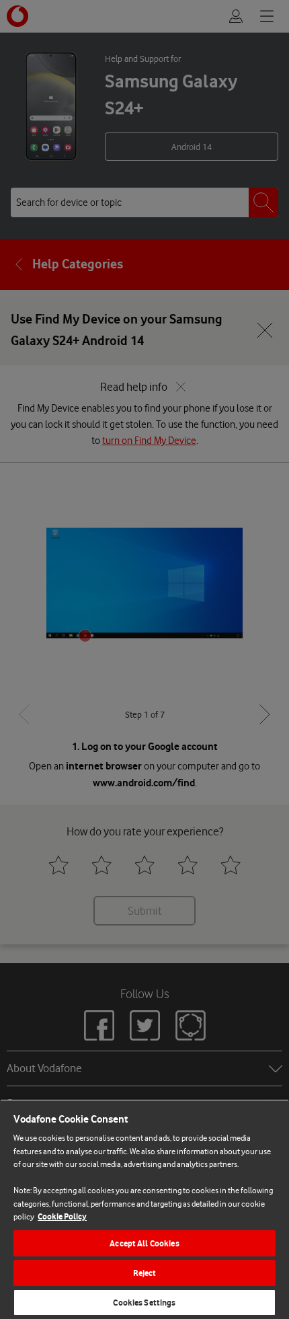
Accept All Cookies (144, 1243)
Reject (145, 1273)
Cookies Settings (144, 1302)
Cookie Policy (62, 1216)
